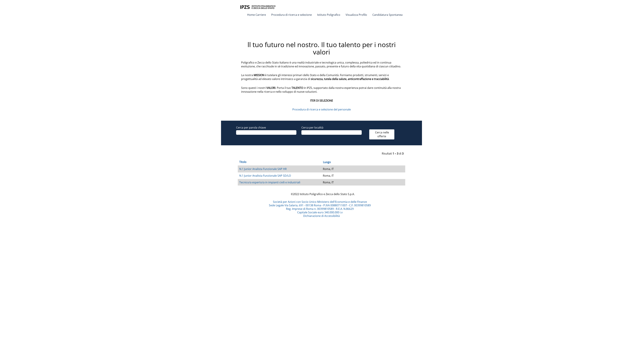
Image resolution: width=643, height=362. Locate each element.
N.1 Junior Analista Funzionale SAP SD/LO (265, 175)
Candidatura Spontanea (387, 15)
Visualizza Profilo (356, 15)
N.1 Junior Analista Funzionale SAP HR (263, 169)
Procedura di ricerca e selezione (291, 15)
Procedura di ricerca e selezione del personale (321, 109)
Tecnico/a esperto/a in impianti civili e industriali (269, 182)
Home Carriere (256, 15)
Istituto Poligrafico (328, 15)
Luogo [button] (327, 162)
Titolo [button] (242, 162)
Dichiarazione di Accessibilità (321, 216)
